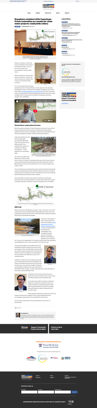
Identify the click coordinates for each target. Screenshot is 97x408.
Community (17, 26)
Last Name (40, 389)
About (58, 13)
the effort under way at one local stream (32, 91)
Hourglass (19, 307)
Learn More (65, 103)
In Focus (37, 375)
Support (67, 13)
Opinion (38, 13)
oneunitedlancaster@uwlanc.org (70, 377)
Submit (74, 392)
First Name (23, 389)
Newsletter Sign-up (48, 1)
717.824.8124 (67, 378)
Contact (66, 375)
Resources (48, 13)
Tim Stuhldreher (25, 26)
